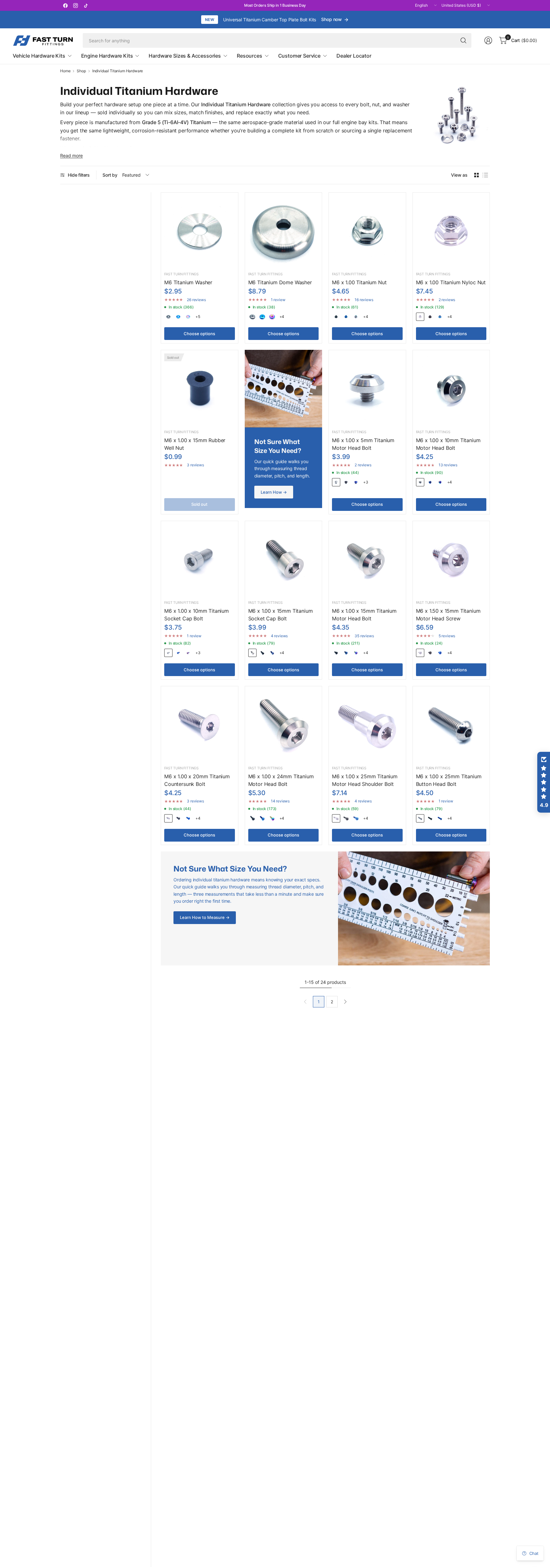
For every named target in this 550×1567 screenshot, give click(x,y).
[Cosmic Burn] (188, 317)
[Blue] (178, 317)
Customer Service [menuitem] (299, 56)
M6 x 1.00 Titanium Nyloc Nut (451, 282)
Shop (81, 71)
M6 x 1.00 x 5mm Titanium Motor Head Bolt (363, 444)
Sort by (109, 175)
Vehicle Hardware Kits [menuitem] (39, 56)
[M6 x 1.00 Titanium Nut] (367, 231)
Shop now (331, 19)
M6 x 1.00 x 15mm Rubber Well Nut (194, 444)
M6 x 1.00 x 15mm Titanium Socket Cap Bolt (280, 615)
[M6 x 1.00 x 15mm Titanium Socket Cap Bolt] (283, 559)
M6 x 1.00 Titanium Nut (359, 282)
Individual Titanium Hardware (117, 71)
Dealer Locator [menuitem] (353, 56)
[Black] (168, 317)
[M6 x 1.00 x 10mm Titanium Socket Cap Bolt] (199, 559)
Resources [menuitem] (249, 56)
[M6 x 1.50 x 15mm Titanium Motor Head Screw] (451, 559)
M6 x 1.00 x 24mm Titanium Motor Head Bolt (281, 780)
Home (65, 71)
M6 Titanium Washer (188, 282)
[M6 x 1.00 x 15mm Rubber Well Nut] (199, 388)
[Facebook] (65, 5)
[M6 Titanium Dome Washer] (283, 231)
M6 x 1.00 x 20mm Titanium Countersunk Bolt (197, 780)
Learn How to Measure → (204, 917)
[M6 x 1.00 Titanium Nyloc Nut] (451, 231)
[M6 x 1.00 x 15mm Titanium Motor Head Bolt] (367, 559)
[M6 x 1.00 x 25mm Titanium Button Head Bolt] (451, 724)
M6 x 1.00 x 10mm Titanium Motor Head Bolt (448, 444)
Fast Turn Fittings (181, 274)
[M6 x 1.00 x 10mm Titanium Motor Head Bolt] (451, 388)
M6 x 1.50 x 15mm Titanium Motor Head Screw (448, 615)
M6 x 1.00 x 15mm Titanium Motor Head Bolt (364, 615)
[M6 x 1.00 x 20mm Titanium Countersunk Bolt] (199, 724)
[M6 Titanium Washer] (199, 231)
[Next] (345, 1001)
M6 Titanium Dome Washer (280, 282)
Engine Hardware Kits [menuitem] (107, 56)
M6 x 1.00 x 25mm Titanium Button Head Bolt (449, 780)
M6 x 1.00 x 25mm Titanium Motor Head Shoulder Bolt (365, 780)
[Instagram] (75, 5)
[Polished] (420, 317)
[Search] (463, 40)
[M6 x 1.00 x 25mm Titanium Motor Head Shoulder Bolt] (367, 724)
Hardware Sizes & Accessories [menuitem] (185, 56)
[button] (543, 782)
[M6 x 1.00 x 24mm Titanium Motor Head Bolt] (283, 724)
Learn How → (274, 492)
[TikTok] (86, 5)
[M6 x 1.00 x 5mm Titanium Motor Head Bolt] (367, 388)
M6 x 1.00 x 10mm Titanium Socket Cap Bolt (196, 615)
